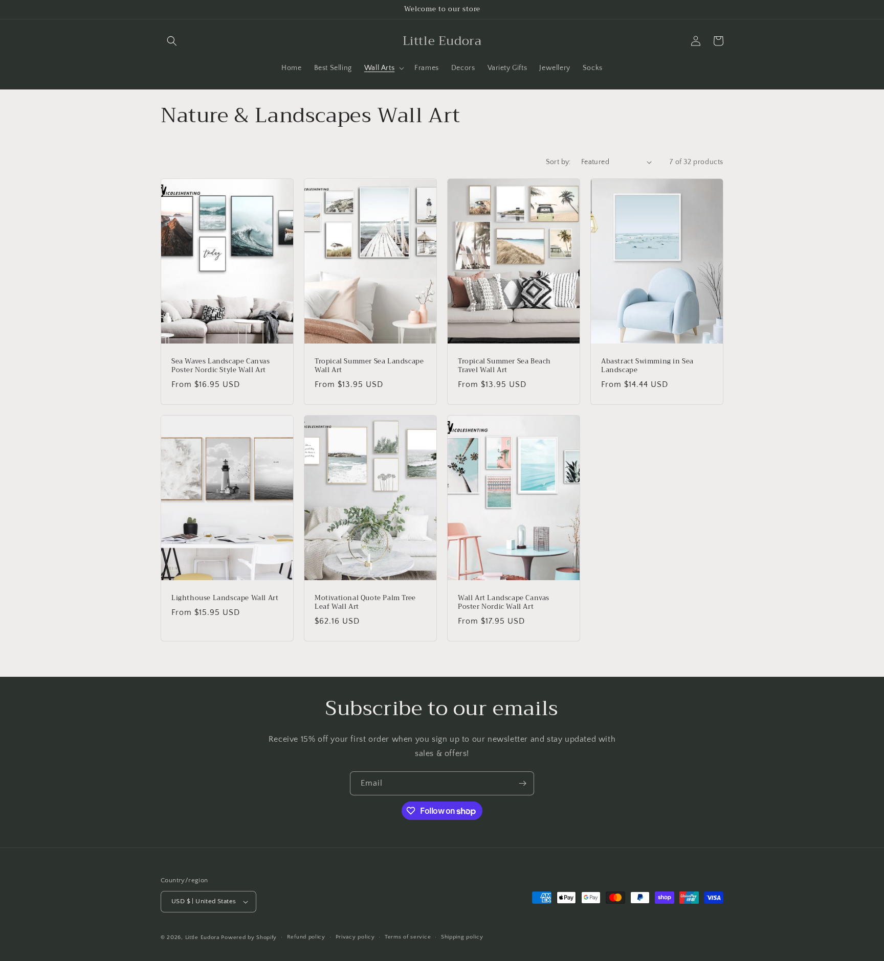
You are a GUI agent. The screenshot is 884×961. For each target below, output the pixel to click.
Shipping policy (462, 937)
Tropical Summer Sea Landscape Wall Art (369, 366)
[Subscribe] (522, 783)
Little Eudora (202, 937)
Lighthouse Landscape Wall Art (224, 598)
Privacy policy (355, 937)
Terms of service (408, 937)
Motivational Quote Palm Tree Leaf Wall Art (365, 602)
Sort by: (558, 162)
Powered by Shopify (249, 937)
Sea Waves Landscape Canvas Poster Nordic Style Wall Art (220, 366)
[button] (172, 41)
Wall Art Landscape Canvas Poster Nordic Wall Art (503, 602)
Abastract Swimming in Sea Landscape (647, 366)
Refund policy (306, 937)
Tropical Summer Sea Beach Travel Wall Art (504, 366)
